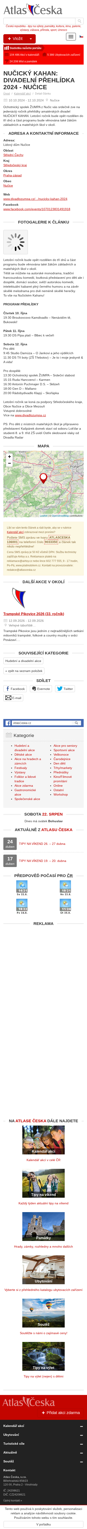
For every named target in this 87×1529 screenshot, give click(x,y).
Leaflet (43, 515)
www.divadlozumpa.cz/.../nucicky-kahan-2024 (35, 199)
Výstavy (19, 772)
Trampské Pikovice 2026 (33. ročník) (33, 614)
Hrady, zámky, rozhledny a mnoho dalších (43, 1246)
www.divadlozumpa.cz (30, 415)
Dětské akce (23, 754)
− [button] (9, 463)
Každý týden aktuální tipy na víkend (43, 1203)
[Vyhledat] (79, 21)
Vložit (17, 38)
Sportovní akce (64, 750)
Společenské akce (27, 799)
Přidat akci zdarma (63, 1412)
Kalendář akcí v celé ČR (43, 1160)
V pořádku (43, 1524)
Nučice (8, 185)
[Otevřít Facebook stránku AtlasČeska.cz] (43, 723)
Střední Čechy (13, 155)
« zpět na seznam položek (23, 671)
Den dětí (60, 763)
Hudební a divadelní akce (23, 661)
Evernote (43, 689)
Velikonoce (61, 754)
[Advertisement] (43, 971)
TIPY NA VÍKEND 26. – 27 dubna (42, 843)
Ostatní (59, 790)
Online (58, 785)
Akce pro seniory (65, 745)
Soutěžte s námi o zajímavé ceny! (43, 1333)
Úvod (6, 93)
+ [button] (9, 456)
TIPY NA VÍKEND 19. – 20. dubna (42, 861)
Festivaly (20, 768)
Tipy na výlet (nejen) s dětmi (43, 1376)
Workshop (61, 794)
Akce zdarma (23, 785)
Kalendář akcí (22, 93)
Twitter (68, 689)
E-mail (16, 698)
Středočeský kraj (15, 165)
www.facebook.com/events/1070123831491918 (36, 209)
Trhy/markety (63, 768)
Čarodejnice (62, 759)
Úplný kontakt (11, 1500)
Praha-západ (12, 175)
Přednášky (61, 772)
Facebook (17, 689)
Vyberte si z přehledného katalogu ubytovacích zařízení (43, 1290)
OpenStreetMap (60, 515)
